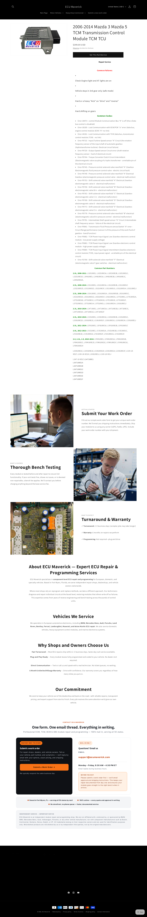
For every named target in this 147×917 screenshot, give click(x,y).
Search (12, 873)
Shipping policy (90, 912)
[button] (12, 6)
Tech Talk (13, 881)
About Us (13, 885)
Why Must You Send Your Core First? (23, 856)
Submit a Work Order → (44, 767)
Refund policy (15, 869)
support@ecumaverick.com (94, 757)
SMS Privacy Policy (17, 877)
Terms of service (78, 912)
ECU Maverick (46, 912)
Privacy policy (67, 912)
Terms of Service (16, 864)
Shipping (76, 48)
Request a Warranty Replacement (22, 860)
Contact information (103, 912)
